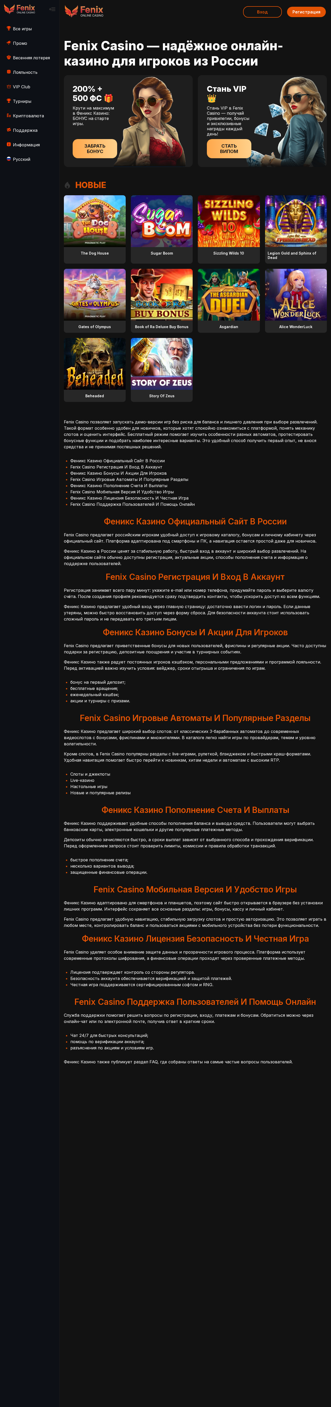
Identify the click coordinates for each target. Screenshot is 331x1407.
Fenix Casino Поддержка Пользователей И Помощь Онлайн (132, 504)
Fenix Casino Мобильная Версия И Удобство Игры (122, 491)
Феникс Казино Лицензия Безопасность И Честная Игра (129, 498)
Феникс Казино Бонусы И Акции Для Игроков (118, 473)
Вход (262, 12)
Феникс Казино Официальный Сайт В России (117, 460)
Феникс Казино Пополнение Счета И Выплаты (118, 485)
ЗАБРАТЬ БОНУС (95, 148)
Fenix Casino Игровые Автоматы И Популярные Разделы (129, 479)
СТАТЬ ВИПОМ (229, 148)
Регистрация (306, 12)
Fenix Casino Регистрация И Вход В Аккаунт (116, 467)
